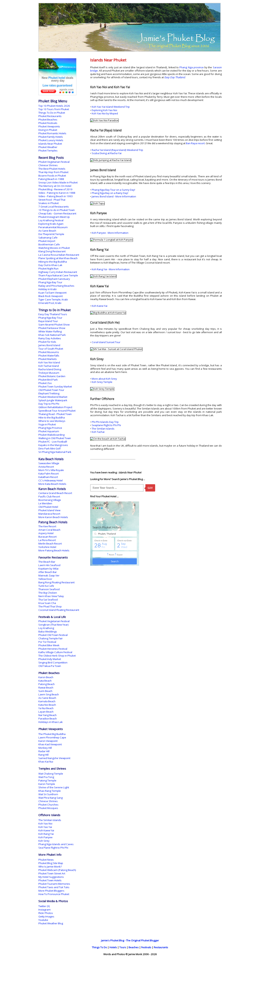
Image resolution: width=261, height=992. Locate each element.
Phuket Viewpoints (49, 126)
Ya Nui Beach (45, 708)
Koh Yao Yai (45, 827)
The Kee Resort (47, 526)
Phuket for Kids (47, 341)
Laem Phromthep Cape (52, 737)
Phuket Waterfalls (48, 355)
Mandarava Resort (49, 513)
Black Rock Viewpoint (50, 296)
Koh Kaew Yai (99, 306)
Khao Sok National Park (52, 335)
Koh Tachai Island (48, 366)
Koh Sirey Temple (102, 382)
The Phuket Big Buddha (52, 734)
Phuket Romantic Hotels (52, 133)
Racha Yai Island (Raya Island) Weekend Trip (117, 150)
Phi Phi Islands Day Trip (105, 422)
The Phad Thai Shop (50, 606)
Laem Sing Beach (48, 694)
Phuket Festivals (47, 123)
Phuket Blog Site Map (50, 863)
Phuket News (46, 859)
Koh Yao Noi (45, 823)
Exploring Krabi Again (50, 223)
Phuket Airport (46, 241)
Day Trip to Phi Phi (48, 403)
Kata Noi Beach (47, 704)
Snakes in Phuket (48, 203)
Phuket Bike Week (48, 645)
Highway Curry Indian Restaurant (57, 272)
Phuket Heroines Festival (52, 648)
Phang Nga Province (50, 428)
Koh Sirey (43, 840)
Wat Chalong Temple (50, 773)
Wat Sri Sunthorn (48, 794)
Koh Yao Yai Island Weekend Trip (111, 106)
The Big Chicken (47, 592)
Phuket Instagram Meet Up (54, 217)
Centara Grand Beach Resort (55, 493)
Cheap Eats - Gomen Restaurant (57, 213)
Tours (122, 947)
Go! (150, 488)
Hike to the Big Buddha (51, 417)
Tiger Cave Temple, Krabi (53, 299)
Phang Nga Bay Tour (50, 282)
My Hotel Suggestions (51, 877)
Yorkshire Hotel (47, 547)
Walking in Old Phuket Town (54, 438)
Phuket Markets (47, 359)
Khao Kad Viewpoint (50, 744)
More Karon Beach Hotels (53, 517)
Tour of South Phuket (50, 348)
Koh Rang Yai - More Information (111, 269)
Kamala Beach (46, 701)
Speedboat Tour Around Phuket (56, 410)
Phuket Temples (48, 150)
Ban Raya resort (195, 143)
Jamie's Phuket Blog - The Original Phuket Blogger (130, 940)
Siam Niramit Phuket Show (54, 324)
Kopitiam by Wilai (48, 568)
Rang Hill (43, 754)
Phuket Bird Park (48, 379)
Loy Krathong (46, 628)
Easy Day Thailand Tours (52, 314)
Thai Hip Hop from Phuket (53, 172)
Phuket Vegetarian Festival (54, 162)
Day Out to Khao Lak (50, 265)
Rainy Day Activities (49, 338)
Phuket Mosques (48, 808)
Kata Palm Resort (48, 473)
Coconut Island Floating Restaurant (58, 610)
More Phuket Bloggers (51, 890)
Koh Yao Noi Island (49, 362)
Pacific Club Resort (49, 496)
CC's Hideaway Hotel (50, 480)
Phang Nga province (191, 67)
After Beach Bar (47, 572)
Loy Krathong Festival (50, 220)
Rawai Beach (45, 687)
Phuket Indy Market (49, 659)
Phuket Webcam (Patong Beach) (57, 870)
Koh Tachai (98, 432)
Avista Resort (46, 466)
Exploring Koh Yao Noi (104, 110)
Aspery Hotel (45, 533)
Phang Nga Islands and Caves (56, 844)
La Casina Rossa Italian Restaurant (58, 254)
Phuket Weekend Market (52, 397)
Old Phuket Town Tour (51, 390)
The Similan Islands (103, 428)
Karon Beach (45, 677)
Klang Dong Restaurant (52, 251)
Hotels (113, 947)
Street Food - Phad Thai (51, 199)
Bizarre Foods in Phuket (52, 175)
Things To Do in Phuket (51, 112)
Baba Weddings (47, 631)
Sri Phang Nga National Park (54, 452)
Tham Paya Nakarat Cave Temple (58, 275)
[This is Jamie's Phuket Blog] (129, 50)
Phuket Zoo (45, 383)
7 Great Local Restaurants (53, 206)
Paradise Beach (47, 718)
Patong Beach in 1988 (51, 179)
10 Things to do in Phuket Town (56, 210)
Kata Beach (45, 680)
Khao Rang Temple (49, 791)
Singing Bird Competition (52, 662)
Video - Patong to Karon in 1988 (56, 192)
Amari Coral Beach (49, 529)
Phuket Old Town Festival (53, 635)
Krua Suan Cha (47, 603)
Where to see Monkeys (51, 421)
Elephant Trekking (48, 393)
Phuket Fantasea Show (51, 328)
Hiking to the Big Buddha (52, 261)
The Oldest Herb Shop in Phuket (57, 655)
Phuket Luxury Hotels (50, 140)
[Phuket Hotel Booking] (57, 94)
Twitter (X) (44, 906)
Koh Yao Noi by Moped (105, 113)
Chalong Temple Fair (50, 638)
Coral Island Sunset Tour (106, 342)
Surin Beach (45, 691)
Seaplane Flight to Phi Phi (106, 425)
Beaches (134, 947)
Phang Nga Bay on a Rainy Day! (110, 193)
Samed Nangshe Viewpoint (54, 758)
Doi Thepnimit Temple (51, 234)
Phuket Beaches (47, 119)
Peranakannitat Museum (53, 227)
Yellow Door (45, 579)
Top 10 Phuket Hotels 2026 (54, 105)
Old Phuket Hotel (48, 507)
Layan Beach (45, 711)
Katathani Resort (48, 477)
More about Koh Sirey (104, 378)
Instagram (44, 909)
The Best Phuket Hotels (51, 168)
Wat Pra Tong (46, 777)
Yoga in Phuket (47, 424)
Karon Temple (46, 784)
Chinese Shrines (48, 165)
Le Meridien (45, 503)
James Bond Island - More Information (114, 196)
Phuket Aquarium (48, 431)
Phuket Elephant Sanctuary (54, 279)
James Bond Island (49, 345)
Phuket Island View (49, 510)
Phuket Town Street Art (51, 873)
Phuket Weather (47, 147)
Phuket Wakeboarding (51, 434)
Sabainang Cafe (48, 237)
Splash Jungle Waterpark (52, 400)
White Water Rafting (50, 331)
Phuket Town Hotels (50, 880)
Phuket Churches (48, 804)
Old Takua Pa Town (49, 666)
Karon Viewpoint (48, 741)
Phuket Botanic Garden (51, 376)
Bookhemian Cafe (49, 244)
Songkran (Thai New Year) (53, 624)
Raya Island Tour (48, 321)
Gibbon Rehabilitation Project (55, 407)
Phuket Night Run (48, 268)
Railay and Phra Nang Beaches (56, 285)
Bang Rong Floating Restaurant (56, 582)
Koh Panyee (45, 837)
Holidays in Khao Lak (50, 722)
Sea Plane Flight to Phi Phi (53, 847)
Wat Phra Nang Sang (50, 797)
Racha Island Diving (49, 369)
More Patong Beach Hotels (53, 550)
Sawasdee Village (48, 463)
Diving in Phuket (47, 130)
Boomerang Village (49, 500)
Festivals (146, 947)
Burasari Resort (47, 536)
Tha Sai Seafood (48, 599)
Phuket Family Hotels (50, 136)
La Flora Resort (47, 540)
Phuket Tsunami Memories (54, 883)
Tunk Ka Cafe (46, 586)
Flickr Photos (45, 913)
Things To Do (99, 947)
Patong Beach (46, 684)
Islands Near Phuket (50, 143)
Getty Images (46, 916)
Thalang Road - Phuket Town (55, 414)
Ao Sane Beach (47, 230)
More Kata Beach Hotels (52, 484)
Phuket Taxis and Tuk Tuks (53, 887)
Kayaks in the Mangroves (53, 445)
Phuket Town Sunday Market (55, 386)
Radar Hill (43, 751)
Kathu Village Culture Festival (55, 652)
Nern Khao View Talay (51, 596)
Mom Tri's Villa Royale (51, 470)
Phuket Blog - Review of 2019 (55, 189)
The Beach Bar (46, 561)
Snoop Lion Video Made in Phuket (58, 182)
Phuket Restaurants (50, 116)
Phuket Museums (48, 352)
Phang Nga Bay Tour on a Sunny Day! (113, 189)
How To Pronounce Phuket (53, 894)
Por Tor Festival (47, 642)
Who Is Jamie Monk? (50, 866)
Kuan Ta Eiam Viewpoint (52, 292)
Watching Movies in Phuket (54, 248)
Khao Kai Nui (45, 761)
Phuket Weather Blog (50, 923)
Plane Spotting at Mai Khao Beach (58, 258)
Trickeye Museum (48, 372)
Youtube (43, 920)
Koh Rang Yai (46, 834)
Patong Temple (47, 780)
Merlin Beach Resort (50, 543)
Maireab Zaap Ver (48, 575)
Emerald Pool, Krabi (49, 303)
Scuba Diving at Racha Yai (107, 153)
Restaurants (161, 947)
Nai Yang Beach (47, 715)
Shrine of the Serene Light (53, 787)
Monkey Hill (45, 747)
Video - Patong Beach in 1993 (55, 196)
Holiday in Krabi (47, 289)
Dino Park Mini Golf (49, 448)
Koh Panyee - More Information (110, 232)
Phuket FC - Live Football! (52, 441)
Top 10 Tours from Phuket (53, 109)
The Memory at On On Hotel (54, 186)
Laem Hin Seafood (49, 565)
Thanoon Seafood (49, 589)
